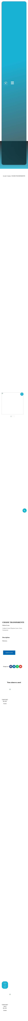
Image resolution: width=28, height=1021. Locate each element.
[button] (18, 83)
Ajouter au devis (9, 652)
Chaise (20, 628)
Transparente (5, 630)
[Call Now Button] (25, 510)
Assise (16, 628)
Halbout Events (5, 625)
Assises (9, 176)
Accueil (4, 176)
